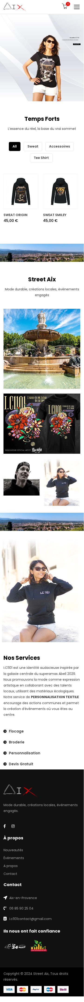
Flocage (16, 731)
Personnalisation (24, 753)
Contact (10, 873)
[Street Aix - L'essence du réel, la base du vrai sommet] (15, 7)
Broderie (16, 742)
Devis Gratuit (21, 764)
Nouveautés (13, 850)
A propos (10, 866)
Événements (13, 858)
